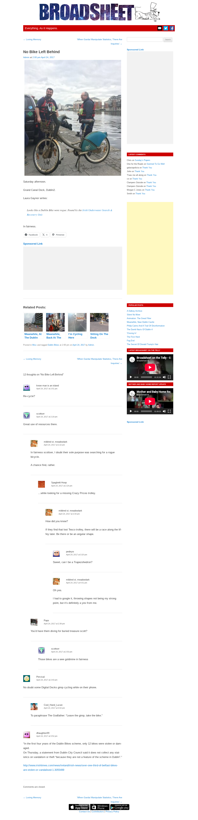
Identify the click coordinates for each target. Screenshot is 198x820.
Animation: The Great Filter (139, 318)
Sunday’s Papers (142, 160)
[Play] (130, 377)
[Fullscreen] (169, 377)
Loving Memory (32, 39)
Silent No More (133, 314)
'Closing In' (131, 333)
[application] (150, 367)
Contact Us (84, 811)
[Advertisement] (72, 268)
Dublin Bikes (53, 345)
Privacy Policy (112, 811)
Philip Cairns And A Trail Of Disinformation (146, 326)
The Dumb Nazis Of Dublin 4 (140, 329)
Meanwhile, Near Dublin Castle (140, 322)
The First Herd (133, 337)
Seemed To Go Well (156, 164)
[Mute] (164, 377)
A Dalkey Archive (134, 311)
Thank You (147, 167)
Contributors (98, 811)
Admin (26, 57)
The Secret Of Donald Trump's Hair (142, 344)
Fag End (130, 340)
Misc (34, 345)
